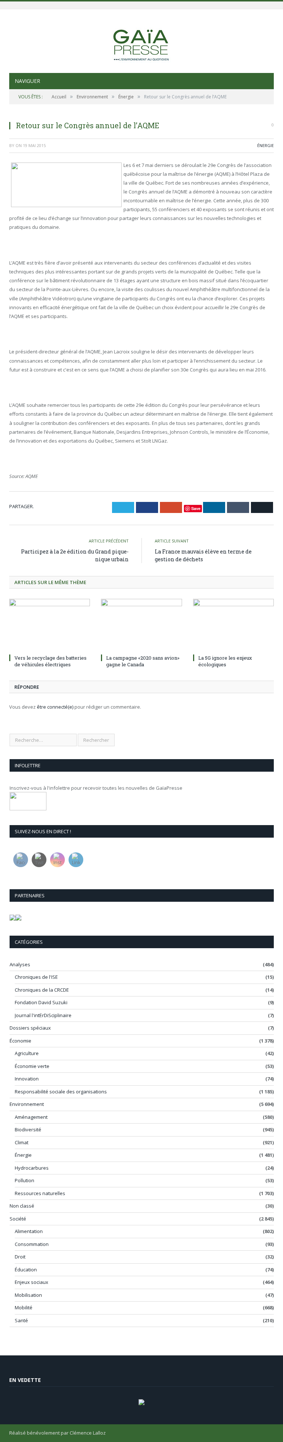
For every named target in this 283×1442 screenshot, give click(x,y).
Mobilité (23, 1307)
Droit (20, 1256)
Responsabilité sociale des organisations (61, 1091)
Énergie (265, 145)
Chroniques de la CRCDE (42, 990)
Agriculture (27, 1053)
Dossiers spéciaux (30, 1027)
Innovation (27, 1078)
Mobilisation (28, 1295)
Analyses (20, 964)
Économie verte (32, 1066)
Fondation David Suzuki (41, 1002)
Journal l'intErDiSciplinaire (43, 1015)
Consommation (32, 1244)
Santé (21, 1320)
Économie (20, 1040)
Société (18, 1218)
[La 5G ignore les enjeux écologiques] (233, 625)
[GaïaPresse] (141, 41)
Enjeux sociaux (31, 1282)
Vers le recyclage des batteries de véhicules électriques (50, 661)
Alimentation (29, 1231)
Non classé (22, 1205)
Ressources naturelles (40, 1193)
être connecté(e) (55, 706)
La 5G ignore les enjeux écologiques (225, 661)
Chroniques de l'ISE (36, 977)
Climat (21, 1142)
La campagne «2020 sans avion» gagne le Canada (142, 661)
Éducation (26, 1269)
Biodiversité (28, 1129)
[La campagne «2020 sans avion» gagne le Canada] (141, 625)
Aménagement (31, 1117)
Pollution (24, 1180)
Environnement (27, 1104)
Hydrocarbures (32, 1168)
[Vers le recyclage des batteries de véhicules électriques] (49, 625)
